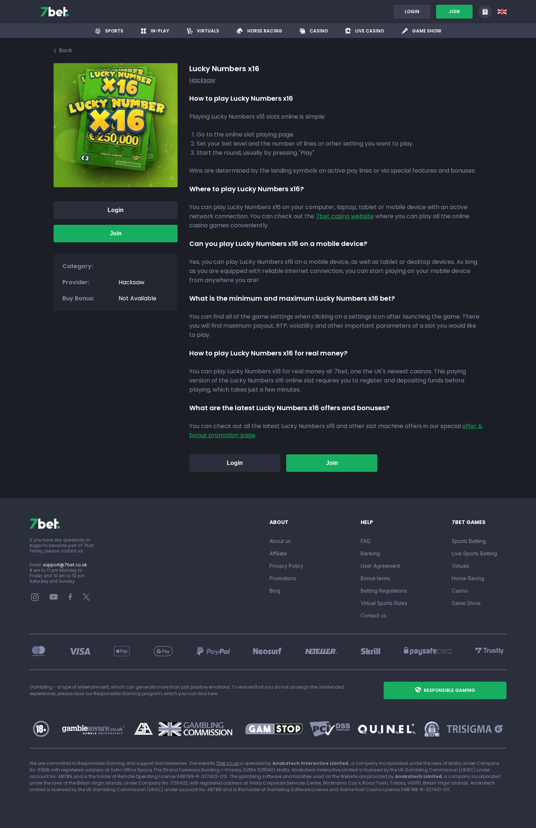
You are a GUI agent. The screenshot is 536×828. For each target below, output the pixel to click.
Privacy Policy (286, 566)
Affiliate (278, 553)
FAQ (365, 541)
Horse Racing (468, 578)
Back (65, 50)
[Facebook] (70, 599)
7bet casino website (345, 216)
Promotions (282, 578)
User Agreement (380, 566)
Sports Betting (469, 541)
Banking (370, 553)
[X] (86, 599)
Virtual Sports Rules (384, 603)
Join (454, 11)
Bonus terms (375, 578)
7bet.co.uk (228, 763)
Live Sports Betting (474, 553)
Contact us (373, 615)
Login (412, 11)
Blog (274, 591)
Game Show (466, 603)
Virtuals (460, 566)
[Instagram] (35, 599)
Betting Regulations (384, 591)
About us (280, 541)
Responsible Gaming (449, 690)
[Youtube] (54, 596)
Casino (460, 591)
